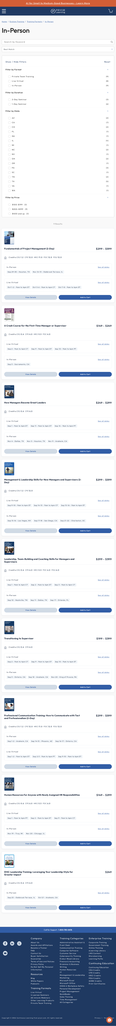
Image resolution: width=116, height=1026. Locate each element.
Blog (33, 978)
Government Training (99, 945)
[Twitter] (19, 944)
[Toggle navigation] (4, 11)
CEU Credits (94, 970)
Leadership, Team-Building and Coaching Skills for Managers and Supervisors (39, 560)
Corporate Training (98, 942)
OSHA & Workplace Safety (72, 986)
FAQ (33, 951)
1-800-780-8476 (65, 930)
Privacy (98, 1018)
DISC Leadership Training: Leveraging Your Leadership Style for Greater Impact (38, 873)
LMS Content (95, 953)
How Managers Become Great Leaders (25, 402)
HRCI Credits (95, 975)
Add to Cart (85, 297)
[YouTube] (5, 953)
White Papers (37, 981)
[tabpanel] (58, 477)
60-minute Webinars (40, 998)
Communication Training (71, 948)
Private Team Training (41, 1003)
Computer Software (69, 951)
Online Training (96, 948)
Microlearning (95, 956)
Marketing (64, 978)
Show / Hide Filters (16, 61)
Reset (107, 61)
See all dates (103, 267)
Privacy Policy (37, 964)
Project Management (69, 991)
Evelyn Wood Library (69, 959)
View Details (30, 297)
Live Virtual (36, 992)
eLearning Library (97, 951)
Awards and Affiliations (42, 945)
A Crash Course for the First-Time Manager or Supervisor (35, 325)
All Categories (66, 1002)
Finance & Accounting (70, 961)
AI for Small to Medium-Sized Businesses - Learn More (58, 3)
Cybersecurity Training (70, 956)
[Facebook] (5, 944)
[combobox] (58, 42)
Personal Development (70, 989)
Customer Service (68, 953)
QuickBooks (65, 994)
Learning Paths (96, 959)
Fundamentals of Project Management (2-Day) (29, 248)
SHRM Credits (95, 981)
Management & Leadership (72, 975)
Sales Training (66, 997)
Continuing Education (99, 967)
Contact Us (36, 953)
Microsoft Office (67, 983)
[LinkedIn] (12, 944)
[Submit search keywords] (112, 42)
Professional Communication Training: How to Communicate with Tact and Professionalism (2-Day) (42, 717)
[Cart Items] (110, 12)
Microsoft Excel (67, 980)
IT (61, 972)
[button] (109, 1020)
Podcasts (35, 984)
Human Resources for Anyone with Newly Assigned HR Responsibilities (42, 794)
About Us (35, 942)
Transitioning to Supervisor (19, 638)
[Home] (58, 11)
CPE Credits (94, 973)
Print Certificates (97, 984)
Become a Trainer (39, 948)
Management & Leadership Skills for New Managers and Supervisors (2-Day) (42, 481)
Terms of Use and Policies (42, 961)
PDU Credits (94, 978)
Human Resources (68, 970)
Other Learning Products (42, 1000)
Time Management (68, 999)
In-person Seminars (40, 995)
